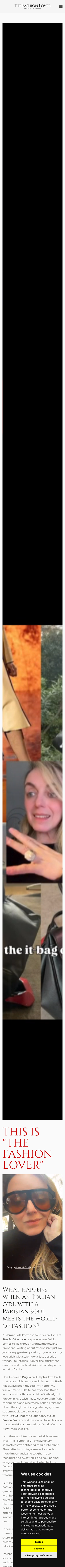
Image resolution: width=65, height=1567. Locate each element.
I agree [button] (39, 1541)
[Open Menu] (60, 6)
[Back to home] (32, 6)
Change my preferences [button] (39, 1555)
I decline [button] (39, 1548)
